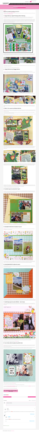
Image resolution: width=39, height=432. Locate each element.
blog (18, 67)
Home (14, 7)
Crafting (16, 7)
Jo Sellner (12, 12)
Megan (14, 71)
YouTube (16, 341)
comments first (33, 400)
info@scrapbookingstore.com (33, 0)
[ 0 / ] (35, 1)
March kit (5, 71)
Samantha (4, 228)
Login (32, 1)
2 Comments (14, 12)
